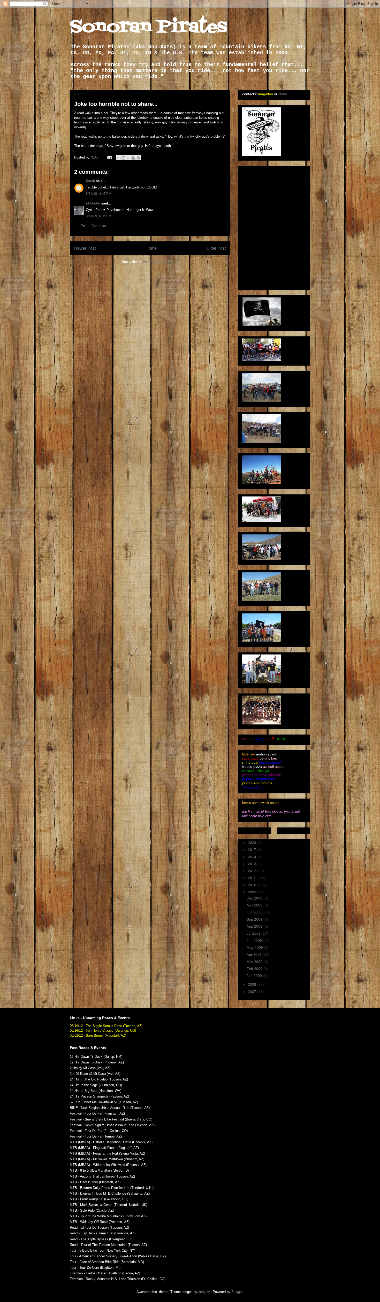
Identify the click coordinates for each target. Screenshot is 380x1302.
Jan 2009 (255, 976)
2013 (252, 864)
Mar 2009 (255, 962)
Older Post (216, 248)
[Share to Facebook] (133, 157)
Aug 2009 (255, 926)
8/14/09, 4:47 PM (98, 194)
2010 (252, 885)
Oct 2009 (255, 912)
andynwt (204, 1292)
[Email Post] (109, 157)
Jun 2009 (255, 940)
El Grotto (93, 203)
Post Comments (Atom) (160, 262)
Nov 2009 (255, 905)
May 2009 (255, 947)
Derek (90, 181)
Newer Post (85, 248)
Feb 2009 (255, 969)
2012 (252, 871)
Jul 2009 (254, 933)
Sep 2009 (255, 919)
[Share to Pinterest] (138, 157)
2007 (252, 992)
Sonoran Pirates (148, 27)
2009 (252, 892)
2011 (252, 878)
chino (282, 94)
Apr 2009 (255, 954)
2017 (252, 850)
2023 (252, 843)
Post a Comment (93, 226)
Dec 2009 (255, 898)
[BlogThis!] (123, 157)
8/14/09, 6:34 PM (98, 216)
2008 (252, 984)
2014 (252, 857)
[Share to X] (128, 157)
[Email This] (118, 157)
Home (151, 248)
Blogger (236, 1292)
